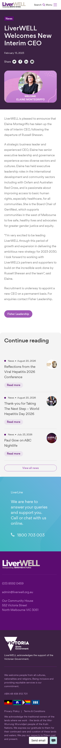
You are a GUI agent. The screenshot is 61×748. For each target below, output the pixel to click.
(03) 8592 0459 (13, 583)
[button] (51, 5)
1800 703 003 (30, 535)
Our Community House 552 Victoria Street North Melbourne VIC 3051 (20, 606)
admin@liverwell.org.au (17, 592)
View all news (30, 468)
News (9, 19)
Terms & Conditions (34, 711)
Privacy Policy (12, 711)
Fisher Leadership (18, 314)
